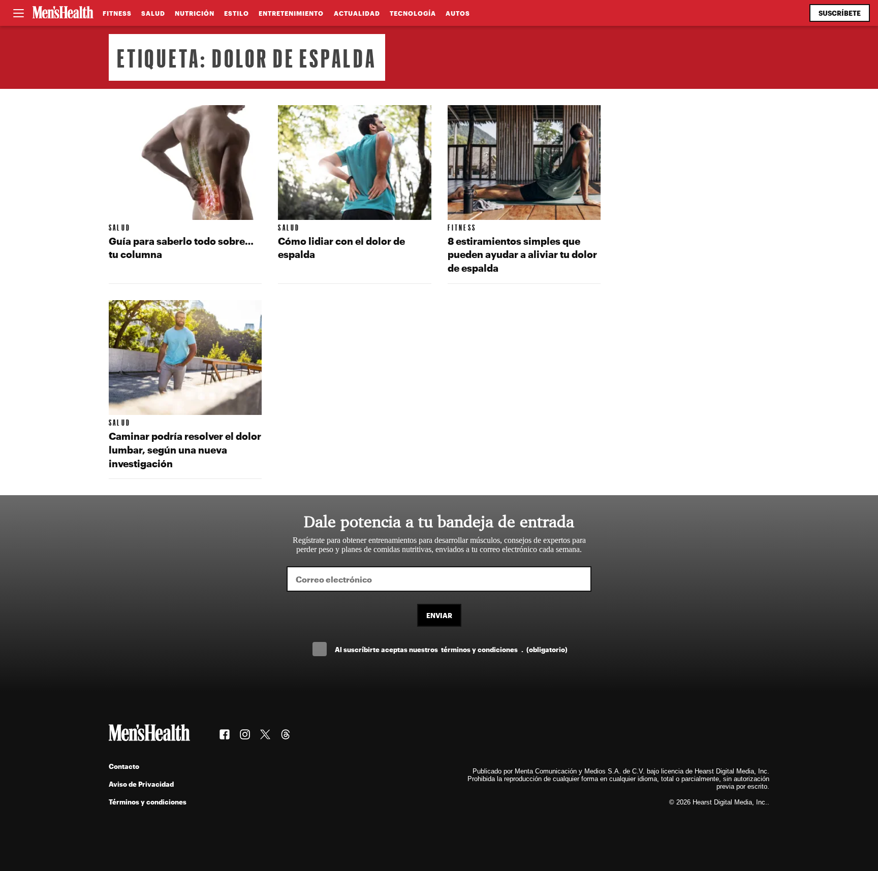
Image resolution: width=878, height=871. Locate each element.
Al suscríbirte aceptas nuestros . (451, 649)
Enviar (439, 615)
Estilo (236, 13)
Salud (153, 13)
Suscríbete (840, 13)
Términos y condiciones (147, 801)
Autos (458, 13)
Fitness (117, 13)
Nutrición (194, 13)
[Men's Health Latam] (63, 13)
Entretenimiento (291, 13)
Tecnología (413, 13)
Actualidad (357, 13)
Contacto (124, 766)
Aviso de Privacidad (141, 784)
